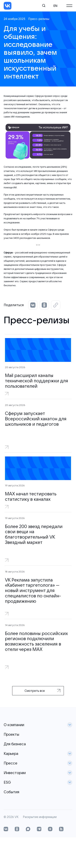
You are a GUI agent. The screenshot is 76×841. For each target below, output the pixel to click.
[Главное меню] (69, 5)
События (11, 792)
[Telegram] (39, 829)
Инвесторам (15, 772)
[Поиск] (44, 5)
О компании (14, 724)
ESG (7, 782)
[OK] (17, 829)
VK (16, 817)
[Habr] (61, 829)
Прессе (10, 763)
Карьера (11, 753)
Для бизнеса (15, 744)
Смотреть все (35, 691)
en (55, 6)
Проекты (11, 734)
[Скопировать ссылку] (55, 305)
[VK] (7, 6)
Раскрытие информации (40, 817)
